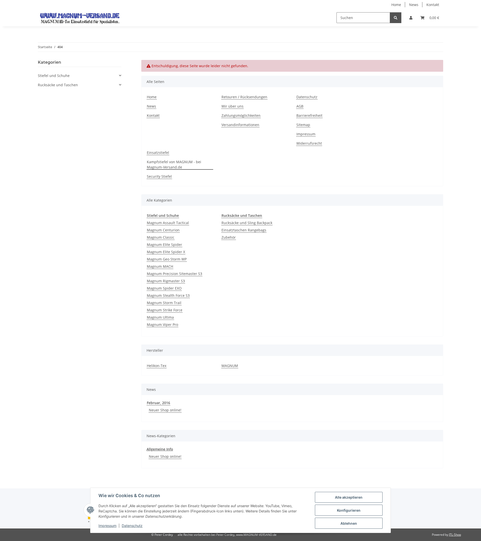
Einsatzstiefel (158, 152)
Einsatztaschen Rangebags (243, 230)
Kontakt (432, 4)
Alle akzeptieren (349, 497)
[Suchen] (395, 17)
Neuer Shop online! (165, 410)
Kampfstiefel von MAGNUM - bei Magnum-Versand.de (174, 164)
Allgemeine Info (160, 449)
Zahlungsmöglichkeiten (241, 115)
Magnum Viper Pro (162, 324)
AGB (299, 106)
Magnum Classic (160, 237)
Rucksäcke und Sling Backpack (246, 222)
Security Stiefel (159, 176)
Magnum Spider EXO (164, 288)
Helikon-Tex (156, 365)
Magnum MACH (160, 266)
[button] (410, 17)
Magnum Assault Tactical (168, 222)
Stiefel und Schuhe (54, 75)
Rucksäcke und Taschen (58, 84)
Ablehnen (348, 523)
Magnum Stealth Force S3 (168, 295)
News (413, 4)
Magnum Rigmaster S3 (166, 281)
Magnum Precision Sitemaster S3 (174, 273)
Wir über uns (232, 106)
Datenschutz (132, 525)
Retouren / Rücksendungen (244, 97)
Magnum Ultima (160, 317)
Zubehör (228, 237)
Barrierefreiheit (309, 115)
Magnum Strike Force (164, 310)
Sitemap (303, 124)
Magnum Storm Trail (164, 302)
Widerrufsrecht (309, 143)
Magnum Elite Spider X (166, 251)
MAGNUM (229, 365)
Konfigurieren (348, 510)
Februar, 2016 (158, 402)
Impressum (107, 525)
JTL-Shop (455, 534)
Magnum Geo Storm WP (167, 259)
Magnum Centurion (163, 230)
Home (396, 4)
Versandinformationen (240, 124)
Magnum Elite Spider (164, 244)
